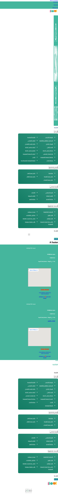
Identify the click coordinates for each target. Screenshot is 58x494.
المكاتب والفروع (51, 321)
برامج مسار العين (31, 173)
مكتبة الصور (32, 199)
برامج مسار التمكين (48, 180)
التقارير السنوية (31, 196)
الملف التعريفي (31, 141)
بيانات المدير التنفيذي (30, 144)
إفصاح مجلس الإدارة (30, 151)
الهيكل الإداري (49, 144)
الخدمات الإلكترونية (48, 212)
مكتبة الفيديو (49, 199)
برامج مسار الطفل (31, 177)
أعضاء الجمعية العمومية (29, 154)
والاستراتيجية (24, 161)
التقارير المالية (49, 196)
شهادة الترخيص (49, 137)
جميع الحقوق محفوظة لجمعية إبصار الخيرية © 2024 (45, 293)
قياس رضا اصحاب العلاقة (29, 218)
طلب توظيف (50, 218)
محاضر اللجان (50, 161)
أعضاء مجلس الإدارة (30, 147)
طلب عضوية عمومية (30, 222)
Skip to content (54, 0)
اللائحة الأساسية (31, 137)
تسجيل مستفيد (31, 212)
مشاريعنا (51, 173)
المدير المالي (50, 147)
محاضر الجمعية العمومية (46, 157)
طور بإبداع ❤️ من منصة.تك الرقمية (45, 297)
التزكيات (33, 193)
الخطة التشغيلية (31, 161)
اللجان (33, 157)
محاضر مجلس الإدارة (48, 151)
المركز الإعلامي (49, 193)
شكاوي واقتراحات (30, 215)
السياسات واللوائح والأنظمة (46, 141)
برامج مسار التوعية (48, 177)
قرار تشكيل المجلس (48, 154)
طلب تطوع (50, 215)
